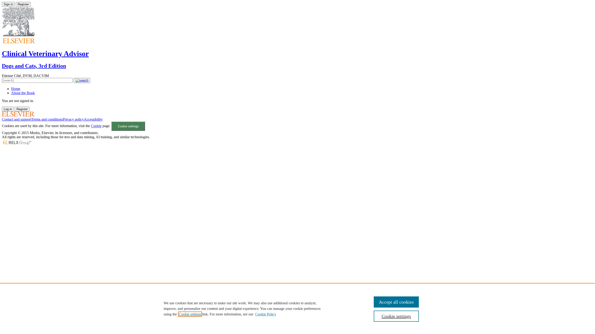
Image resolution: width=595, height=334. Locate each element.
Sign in (8, 4)
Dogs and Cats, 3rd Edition (34, 66)
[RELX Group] (17, 144)
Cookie (96, 126)
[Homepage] (18, 115)
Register (23, 4)
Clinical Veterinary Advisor (45, 53)
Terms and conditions (47, 119)
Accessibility (93, 119)
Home (15, 89)
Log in (8, 109)
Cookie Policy (265, 314)
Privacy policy (73, 119)
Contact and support (16, 119)
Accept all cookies (396, 302)
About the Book (23, 93)
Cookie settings (128, 126)
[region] (297, 308)
